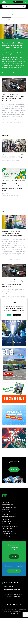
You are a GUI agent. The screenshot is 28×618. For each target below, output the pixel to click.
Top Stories (17, 73)
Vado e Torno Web (7, 505)
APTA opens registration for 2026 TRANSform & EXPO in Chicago (13, 156)
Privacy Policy (9, 594)
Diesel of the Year (7, 529)
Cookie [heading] (14, 302)
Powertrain (5, 514)
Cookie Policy (18, 594)
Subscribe (14, 469)
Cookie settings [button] (17, 315)
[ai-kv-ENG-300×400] (14, 329)
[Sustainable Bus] (4, 2)
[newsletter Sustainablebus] (14, 438)
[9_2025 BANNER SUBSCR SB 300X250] (14, 392)
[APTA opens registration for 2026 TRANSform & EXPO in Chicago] (14, 145)
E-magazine (18, 1)
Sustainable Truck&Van (9, 507)
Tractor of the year (7, 531)
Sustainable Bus (6, 512)
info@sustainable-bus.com (11, 589)
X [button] (25, 299)
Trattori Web (5, 519)
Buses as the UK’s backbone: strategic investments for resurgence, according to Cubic (12, 46)
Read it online (14, 571)
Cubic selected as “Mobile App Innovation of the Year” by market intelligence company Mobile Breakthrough (13, 97)
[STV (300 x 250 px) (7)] (14, 415)
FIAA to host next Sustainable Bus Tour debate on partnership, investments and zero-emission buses (13, 187)
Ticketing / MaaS (18, 122)
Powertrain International (9, 517)
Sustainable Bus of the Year (10, 526)
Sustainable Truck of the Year (10, 524)
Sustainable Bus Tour (8, 195)
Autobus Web (6, 509)
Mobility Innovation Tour (9, 533)
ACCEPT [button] (9, 315)
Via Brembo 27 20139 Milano (12, 583)
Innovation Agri (6, 536)
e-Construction (6, 521)
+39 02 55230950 (8, 586)
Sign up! (14, 556)
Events (13, 160)
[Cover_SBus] (14, 364)
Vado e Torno (6, 502)
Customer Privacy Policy (13, 596)
